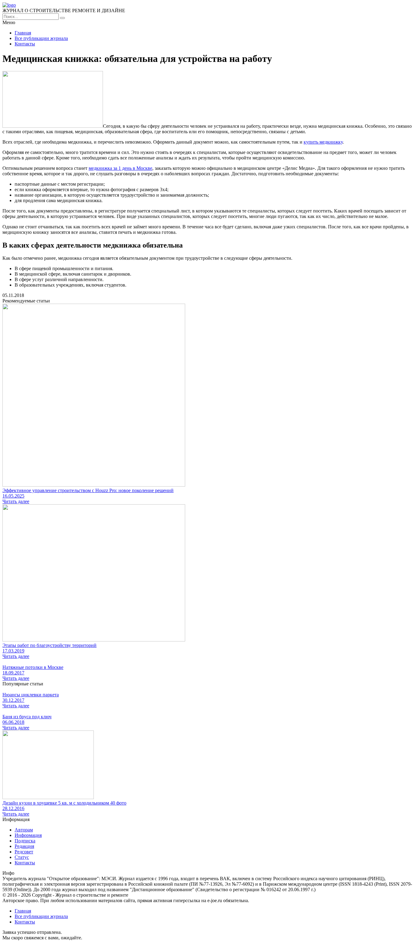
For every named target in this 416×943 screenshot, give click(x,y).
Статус (22, 857)
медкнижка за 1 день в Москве (120, 168)
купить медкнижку (323, 142)
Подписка (25, 840)
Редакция (24, 846)
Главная (23, 32)
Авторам (24, 829)
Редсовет (24, 851)
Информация (28, 835)
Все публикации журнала (41, 38)
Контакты (25, 43)
